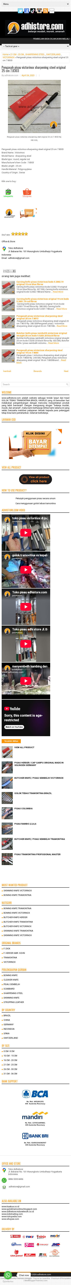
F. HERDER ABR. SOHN (14, 953)
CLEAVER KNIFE (11, 980)
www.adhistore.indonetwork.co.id (18, 1211)
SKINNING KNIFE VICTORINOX (18, 890)
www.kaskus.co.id (10, 1206)
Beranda (38, 371)
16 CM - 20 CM (10, 1060)
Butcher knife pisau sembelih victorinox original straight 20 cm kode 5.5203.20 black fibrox (42, 334)
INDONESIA (9, 1029)
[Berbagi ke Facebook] (14, 271)
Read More (58, 292)
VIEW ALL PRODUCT (24, 747)
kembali (7, 371)
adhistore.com (44, 1274)
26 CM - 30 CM (10, 1069)
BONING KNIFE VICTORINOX (17, 913)
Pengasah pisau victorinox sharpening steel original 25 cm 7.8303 (34, 69)
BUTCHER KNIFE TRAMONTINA (18, 922)
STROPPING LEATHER (14, 1002)
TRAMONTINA (10, 957)
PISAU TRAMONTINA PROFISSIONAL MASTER (37, 854)
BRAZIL (7, 1015)
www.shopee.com (10, 1219)
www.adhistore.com (11, 398)
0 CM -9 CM (9, 1051)
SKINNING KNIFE (11, 997)
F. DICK (7, 948)
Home (5, 54)
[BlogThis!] (8, 271)
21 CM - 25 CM (17, 54)
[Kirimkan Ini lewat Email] (4, 271)
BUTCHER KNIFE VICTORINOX (17, 926)
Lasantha (46, 1278)
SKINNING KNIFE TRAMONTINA (18, 931)
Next (66, 371)
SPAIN (6, 1033)
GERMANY (9, 1024)
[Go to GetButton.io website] (8, 1282)
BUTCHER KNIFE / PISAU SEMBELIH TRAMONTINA (39, 839)
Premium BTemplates (61, 1278)
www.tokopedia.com (12, 1216)
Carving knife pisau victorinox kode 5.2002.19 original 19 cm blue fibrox (40, 283)
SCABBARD (9, 989)
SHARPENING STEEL (35, 54)
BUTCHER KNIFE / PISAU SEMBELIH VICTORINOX (38, 778)
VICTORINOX (9, 57)
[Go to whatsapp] (8, 1275)
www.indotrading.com (12, 1214)
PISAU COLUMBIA (23, 808)
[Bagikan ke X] (11, 271)
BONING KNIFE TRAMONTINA (17, 895)
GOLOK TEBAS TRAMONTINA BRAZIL (33, 793)
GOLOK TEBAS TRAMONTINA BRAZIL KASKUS (24, 400)
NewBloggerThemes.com (36, 1281)
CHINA (7, 1020)
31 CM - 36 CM (10, 1073)
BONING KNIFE (11, 975)
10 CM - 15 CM (10, 1055)
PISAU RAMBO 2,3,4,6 (25, 824)
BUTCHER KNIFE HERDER (15, 917)
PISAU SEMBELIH (12, 984)
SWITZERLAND (53, 54)
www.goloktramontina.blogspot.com (19, 1209)
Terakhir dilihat (11, 741)
